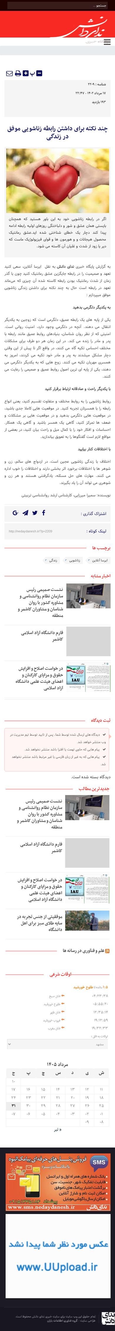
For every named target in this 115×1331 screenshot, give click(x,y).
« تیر (57, 1130)
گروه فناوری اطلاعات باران (62, 1320)
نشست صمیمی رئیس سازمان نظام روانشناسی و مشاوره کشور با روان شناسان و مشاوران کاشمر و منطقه (40, 603)
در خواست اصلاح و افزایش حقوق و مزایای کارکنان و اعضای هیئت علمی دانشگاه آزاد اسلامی (39, 678)
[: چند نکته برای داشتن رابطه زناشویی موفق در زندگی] (10, 73)
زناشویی (74, 560)
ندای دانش (66, 267)
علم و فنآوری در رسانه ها (83, 951)
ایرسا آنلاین (32, 267)
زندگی (53, 560)
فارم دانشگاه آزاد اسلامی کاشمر (42, 636)
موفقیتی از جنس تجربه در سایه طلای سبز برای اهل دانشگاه (39, 923)
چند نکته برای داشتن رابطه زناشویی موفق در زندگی (57, 132)
